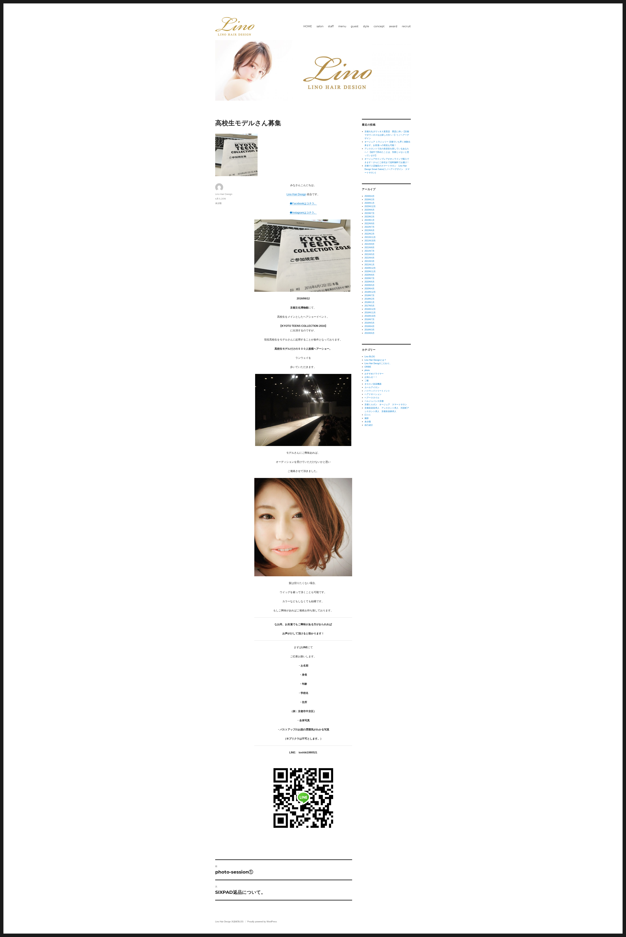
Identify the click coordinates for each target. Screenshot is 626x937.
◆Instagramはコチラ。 (303, 212)
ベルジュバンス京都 (374, 401)
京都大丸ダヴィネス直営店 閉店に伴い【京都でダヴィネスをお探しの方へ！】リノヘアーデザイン (387, 135)
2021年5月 (369, 254)
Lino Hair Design (296, 194)
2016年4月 (369, 326)
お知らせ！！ (371, 377)
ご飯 (367, 380)
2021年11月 (370, 237)
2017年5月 (369, 305)
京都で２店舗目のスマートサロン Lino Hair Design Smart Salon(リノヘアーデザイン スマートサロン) (387, 169)
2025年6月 (369, 210)
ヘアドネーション (373, 394)
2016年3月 (369, 329)
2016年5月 (369, 323)
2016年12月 (370, 309)
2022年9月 (369, 223)
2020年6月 (369, 281)
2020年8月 (369, 275)
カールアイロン (372, 387)
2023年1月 (369, 220)
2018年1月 (369, 302)
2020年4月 (369, 288)
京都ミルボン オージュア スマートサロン (386, 404)
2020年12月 (370, 268)
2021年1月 (369, 264)
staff (331, 26)
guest (354, 26)
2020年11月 (370, 271)
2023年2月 (369, 216)
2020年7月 (369, 278)
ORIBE (368, 367)
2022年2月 (369, 234)
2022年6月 (369, 230)
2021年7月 (369, 251)
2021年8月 (369, 247)
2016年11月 (370, 312)
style (366, 26)
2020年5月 (369, 285)
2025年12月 (370, 206)
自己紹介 (369, 425)
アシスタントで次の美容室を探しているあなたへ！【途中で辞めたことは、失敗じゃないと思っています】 (387, 152)
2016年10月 (370, 316)
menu (342, 26)
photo (367, 370)
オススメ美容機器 (373, 384)
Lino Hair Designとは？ (375, 360)
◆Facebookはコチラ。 (303, 203)
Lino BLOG (370, 356)
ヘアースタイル (372, 397)
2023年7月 (369, 213)
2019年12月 (370, 292)
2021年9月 (369, 244)
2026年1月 (369, 203)
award (393, 26)
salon (320, 26)
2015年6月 (369, 333)
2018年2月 (369, 299)
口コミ (368, 415)
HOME (307, 26)
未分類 (218, 203)
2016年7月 (369, 319)
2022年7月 (369, 227)
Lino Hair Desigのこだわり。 (378, 363)
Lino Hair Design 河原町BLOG (229, 921)
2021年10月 (370, 240)
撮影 (367, 418)
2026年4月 (369, 196)
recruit (406, 26)
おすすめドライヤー (374, 373)
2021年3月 (369, 261)
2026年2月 (369, 199)
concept (379, 26)
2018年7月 (369, 295)
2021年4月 (369, 258)
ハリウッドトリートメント (377, 391)
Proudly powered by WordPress (262, 921)
